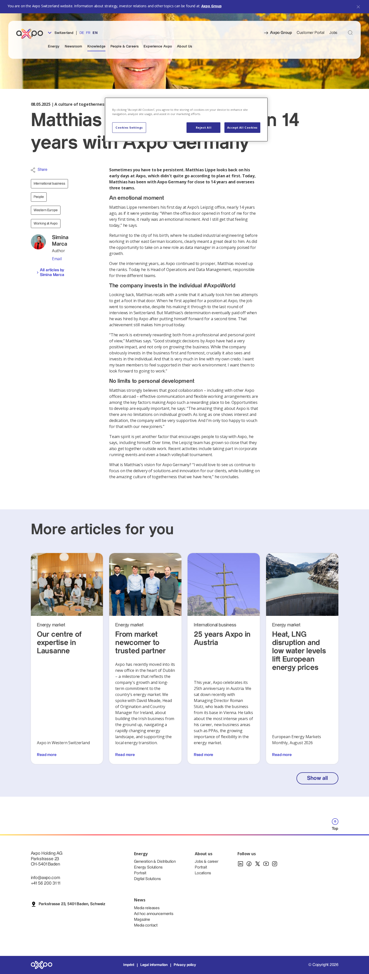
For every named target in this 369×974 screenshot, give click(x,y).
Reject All (204, 127)
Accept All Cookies (242, 127)
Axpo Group (211, 6)
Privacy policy (185, 965)
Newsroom (73, 46)
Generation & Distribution (155, 861)
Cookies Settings (129, 127)
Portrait (140, 873)
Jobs (333, 33)
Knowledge (96, 46)
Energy (54, 46)
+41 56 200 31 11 (45, 883)
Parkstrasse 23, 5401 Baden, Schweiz (72, 904)
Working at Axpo (46, 223)
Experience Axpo (158, 46)
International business (49, 183)
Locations (203, 873)
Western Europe (46, 210)
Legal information (154, 965)
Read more (46, 755)
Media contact (146, 925)
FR (88, 33)
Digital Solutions (147, 879)
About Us (184, 46)
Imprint (128, 965)
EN (95, 33)
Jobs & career (206, 861)
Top (335, 829)
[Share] (33, 170)
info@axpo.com (45, 878)
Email (57, 258)
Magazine (142, 920)
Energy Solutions (148, 867)
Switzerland (63, 33)
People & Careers (124, 46)
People (39, 197)
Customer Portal (310, 33)
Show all (317, 778)
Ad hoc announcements (153, 914)
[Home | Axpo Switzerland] (32, 33)
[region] (186, 119)
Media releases (147, 908)
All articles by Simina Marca (52, 272)
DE (82, 33)
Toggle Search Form (350, 32)
